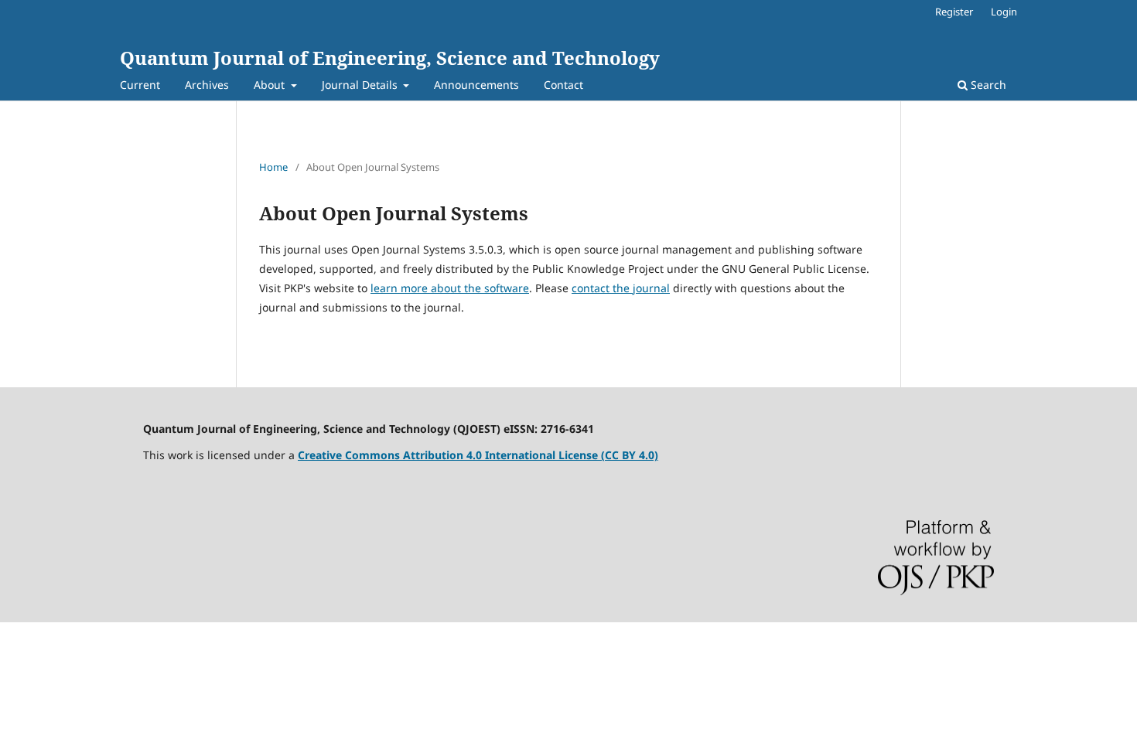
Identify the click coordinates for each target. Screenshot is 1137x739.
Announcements (476, 84)
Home (273, 167)
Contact (563, 84)
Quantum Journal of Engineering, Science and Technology (390, 57)
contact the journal (621, 288)
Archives (207, 84)
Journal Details (361, 84)
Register (954, 12)
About (271, 84)
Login (1004, 12)
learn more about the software (449, 288)
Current (140, 84)
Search (987, 84)
